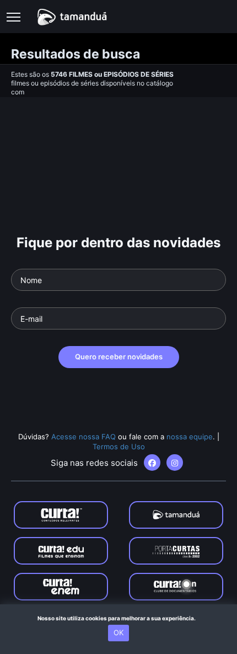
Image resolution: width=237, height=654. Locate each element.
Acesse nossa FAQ (83, 436)
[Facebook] (152, 462)
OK (118, 632)
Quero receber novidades (119, 356)
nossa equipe (189, 436)
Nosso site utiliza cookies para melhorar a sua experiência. (118, 618)
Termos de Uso (119, 446)
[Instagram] (174, 462)
